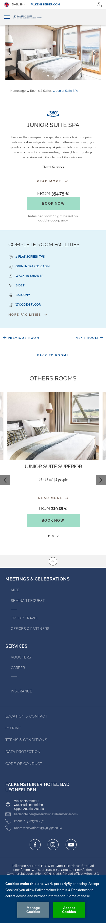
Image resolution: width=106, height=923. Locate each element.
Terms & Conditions (26, 740)
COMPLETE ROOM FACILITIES (44, 244)
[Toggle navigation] (7, 17)
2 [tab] (53, 536)
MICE (15, 590)
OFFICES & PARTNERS (30, 629)
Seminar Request (28, 601)
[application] (53, 899)
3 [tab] (57, 536)
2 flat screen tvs (30, 256)
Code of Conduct (23, 764)
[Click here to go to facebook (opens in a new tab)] (35, 844)
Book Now (53, 203)
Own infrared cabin (33, 266)
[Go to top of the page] (53, 561)
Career (18, 668)
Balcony (23, 295)
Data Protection (23, 752)
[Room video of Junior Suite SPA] (53, 114)
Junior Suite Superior (53, 466)
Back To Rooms (53, 355)
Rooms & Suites (41, 91)
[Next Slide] (94, 53)
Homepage (18, 91)
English (17, 4)
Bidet (20, 285)
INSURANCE (21, 691)
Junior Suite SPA (67, 91)
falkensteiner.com (45, 4)
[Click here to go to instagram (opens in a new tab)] (53, 844)
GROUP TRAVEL (24, 618)
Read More (51, 498)
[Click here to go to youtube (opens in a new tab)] (71, 844)
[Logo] (53, 17)
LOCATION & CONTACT (26, 716)
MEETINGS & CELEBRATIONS (37, 578)
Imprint (13, 728)
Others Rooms (53, 378)
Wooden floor (28, 304)
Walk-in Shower (29, 276)
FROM (53, 193)
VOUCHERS (21, 657)
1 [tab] (49, 536)
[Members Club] (99, 4)
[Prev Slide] (10, 53)
